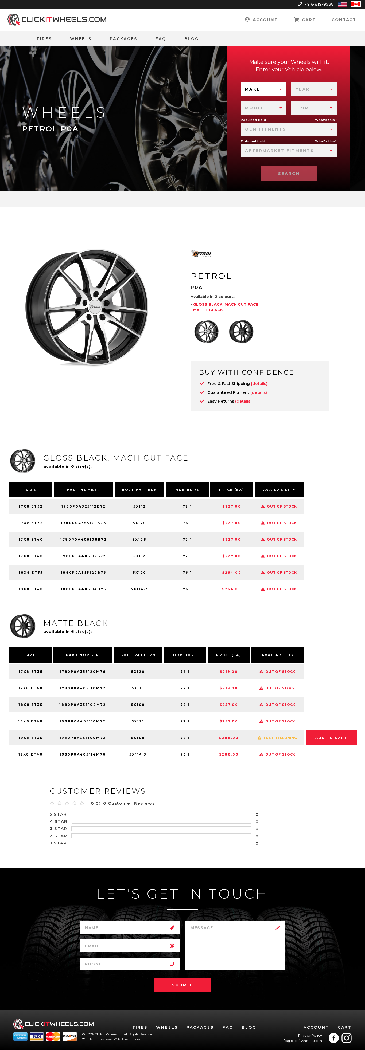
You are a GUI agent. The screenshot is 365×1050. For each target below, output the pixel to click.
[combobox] (263, 89)
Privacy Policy (310, 1035)
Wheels (81, 38)
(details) (259, 383)
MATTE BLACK (208, 310)
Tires (44, 38)
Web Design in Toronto (129, 1039)
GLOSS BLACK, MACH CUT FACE (225, 304)
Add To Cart (331, 738)
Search (289, 173)
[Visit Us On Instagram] (346, 1038)
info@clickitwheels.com (301, 1041)
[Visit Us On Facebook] (334, 1038)
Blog (191, 38)
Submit (182, 985)
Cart (308, 19)
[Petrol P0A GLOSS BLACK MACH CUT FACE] (207, 332)
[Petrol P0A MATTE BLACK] (241, 332)
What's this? (326, 120)
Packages (123, 38)
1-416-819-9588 (318, 4)
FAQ (161, 38)
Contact (344, 19)
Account (264, 19)
